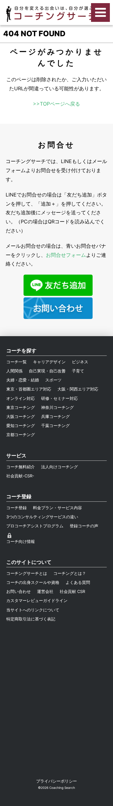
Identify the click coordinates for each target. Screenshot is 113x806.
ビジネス (80, 361)
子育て (78, 370)
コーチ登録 (16, 507)
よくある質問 (78, 582)
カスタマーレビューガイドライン (36, 600)
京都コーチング (20, 434)
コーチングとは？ (69, 573)
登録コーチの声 (84, 525)
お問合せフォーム (66, 255)
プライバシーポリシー (56, 781)
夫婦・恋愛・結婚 (22, 379)
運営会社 (45, 591)
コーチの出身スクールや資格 (32, 582)
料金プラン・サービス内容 (57, 507)
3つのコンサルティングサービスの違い (42, 516)
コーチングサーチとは (26, 573)
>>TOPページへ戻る (56, 104)
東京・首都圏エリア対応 (28, 388)
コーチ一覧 (16, 361)
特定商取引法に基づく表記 (30, 618)
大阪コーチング (20, 416)
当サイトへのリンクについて (32, 609)
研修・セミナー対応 (59, 398)
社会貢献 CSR (72, 591)
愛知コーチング (20, 425)
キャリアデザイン (49, 361)
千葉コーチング (55, 425)
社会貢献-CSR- (20, 475)
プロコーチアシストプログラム (34, 525)
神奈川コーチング (57, 407)
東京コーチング (20, 407)
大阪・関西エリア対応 (77, 388)
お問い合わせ (18, 591)
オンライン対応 (20, 398)
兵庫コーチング (55, 416)
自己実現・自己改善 (47, 370)
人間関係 (14, 370)
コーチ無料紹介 (20, 466)
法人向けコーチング (59, 466)
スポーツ (53, 379)
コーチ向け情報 (20, 541)
